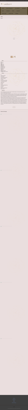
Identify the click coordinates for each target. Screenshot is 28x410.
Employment (14, 399)
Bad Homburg (17, 8)
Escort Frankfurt (9, 8)
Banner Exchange (14, 402)
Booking (16, 13)
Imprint (14, 401)
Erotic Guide (4, 13)
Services (26, 0)
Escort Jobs (11, 13)
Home (3, 8)
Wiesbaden (24, 8)
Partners (14, 400)
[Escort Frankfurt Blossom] (6, 4)
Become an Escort (22, 0)
